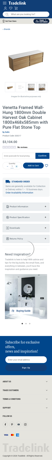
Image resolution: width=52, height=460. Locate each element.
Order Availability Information (19, 192)
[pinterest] (12, 424)
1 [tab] (22, 323)
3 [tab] (29, 323)
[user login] (5, 8)
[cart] (16, 8)
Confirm (42, 156)
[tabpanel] (26, 296)
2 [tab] (26, 323)
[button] (10, 87)
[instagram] (25, 424)
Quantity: (12, 163)
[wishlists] (10, 8)
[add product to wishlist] (46, 165)
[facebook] (5, 424)
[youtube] (18, 424)
